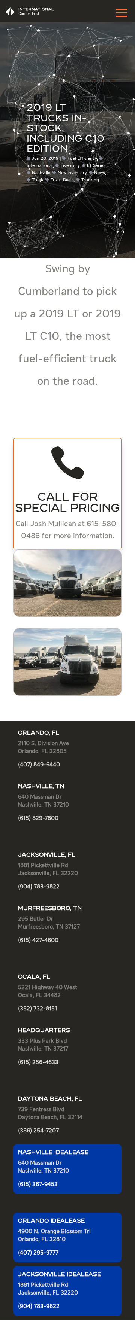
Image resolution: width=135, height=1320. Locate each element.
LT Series (96, 166)
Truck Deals (62, 180)
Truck (37, 180)
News (99, 173)
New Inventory (72, 173)
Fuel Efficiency (82, 158)
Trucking (90, 180)
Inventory (70, 166)
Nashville (41, 173)
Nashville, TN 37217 (43, 1049)
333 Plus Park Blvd (42, 1041)
